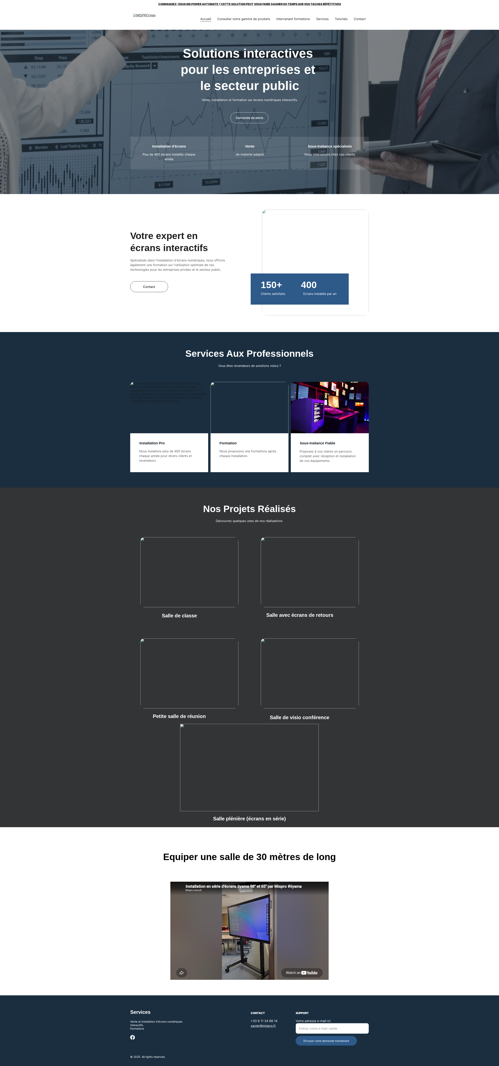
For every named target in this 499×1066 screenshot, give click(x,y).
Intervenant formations (293, 19)
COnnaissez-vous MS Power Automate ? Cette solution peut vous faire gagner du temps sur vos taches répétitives (249, 4)
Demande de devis (249, 118)
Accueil (205, 19)
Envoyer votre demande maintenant (326, 1040)
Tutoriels (341, 19)
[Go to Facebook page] (132, 1037)
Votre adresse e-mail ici (313, 1021)
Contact (360, 19)
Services (322, 19)
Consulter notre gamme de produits (243, 19)
